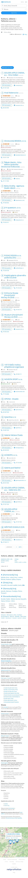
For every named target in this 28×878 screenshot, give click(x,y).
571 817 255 (6, 504)
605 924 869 (6, 107)
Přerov (20, 591)
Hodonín (8, 579)
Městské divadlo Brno (6, 670)
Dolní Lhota (23, 616)
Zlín (23, 585)
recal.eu (18, 178)
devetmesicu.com (20, 200)
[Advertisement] (14, 50)
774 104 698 (19, 288)
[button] (13, 842)
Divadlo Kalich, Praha (8, 698)
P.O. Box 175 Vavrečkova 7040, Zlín (9, 302)
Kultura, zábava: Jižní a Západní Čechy (22, 605)
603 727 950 (6, 483)
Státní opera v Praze (5, 678)
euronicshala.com (20, 391)
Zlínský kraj (7, 583)
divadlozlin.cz (19, 539)
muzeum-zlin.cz (20, 105)
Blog (14, 872)
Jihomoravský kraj (10, 575)
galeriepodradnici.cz (21, 480)
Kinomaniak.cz (12, 808)
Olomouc (8, 591)
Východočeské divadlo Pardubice (11, 702)
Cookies (14, 864)
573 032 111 (19, 374)
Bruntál (3, 599)
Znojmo (18, 579)
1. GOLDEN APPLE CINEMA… (13, 834)
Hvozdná (14, 618)
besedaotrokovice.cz (21, 155)
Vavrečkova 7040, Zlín (12, 280)
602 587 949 (6, 412)
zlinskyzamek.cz (20, 447)
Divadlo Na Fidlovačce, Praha (10, 691)
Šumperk (3, 593)
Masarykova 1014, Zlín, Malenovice (15, 77)
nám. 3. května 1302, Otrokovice (9, 145)
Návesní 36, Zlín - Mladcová (14, 210)
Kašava (24, 618)
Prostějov (14, 591)
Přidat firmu (22, 859)
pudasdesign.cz (20, 268)
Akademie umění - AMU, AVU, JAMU (10, 559)
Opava (3, 601)
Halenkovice (8, 618)
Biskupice (3, 615)
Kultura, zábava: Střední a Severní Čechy (13, 605)
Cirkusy (16, 559)
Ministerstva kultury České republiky (14, 818)
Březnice (12, 616)
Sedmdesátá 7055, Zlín (13, 260)
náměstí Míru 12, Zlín (6, 472)
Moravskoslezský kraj (12, 596)
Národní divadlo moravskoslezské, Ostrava (13, 695)
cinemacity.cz (19, 85)
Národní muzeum (5, 713)
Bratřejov (19, 615)
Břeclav (3, 579)
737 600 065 (6, 202)
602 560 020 (6, 450)
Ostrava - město (10, 601)
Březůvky (17, 616)
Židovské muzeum (5, 735)
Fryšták (3, 618)
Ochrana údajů (19, 861)
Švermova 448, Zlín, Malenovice (9, 97)
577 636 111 (6, 542)
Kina (16, 560)
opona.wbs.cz (19, 409)
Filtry (25, 34)
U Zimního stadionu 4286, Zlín (14, 382)
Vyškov (14, 579)
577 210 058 (19, 462)
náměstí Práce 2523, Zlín (13, 420)
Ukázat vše (3, 566)
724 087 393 (6, 430)
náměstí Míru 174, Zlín (13, 492)
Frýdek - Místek (10, 599)
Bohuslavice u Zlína (11, 615)
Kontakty (12, 861)
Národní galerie (4, 763)
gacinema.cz (19, 501)
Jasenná (20, 618)
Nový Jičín (23, 599)
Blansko (3, 577)
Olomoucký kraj (9, 588)
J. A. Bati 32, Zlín (11, 402)
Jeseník (3, 591)
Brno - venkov (18, 577)
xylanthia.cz (19, 427)
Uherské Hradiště (12, 585)
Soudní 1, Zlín (5, 440)
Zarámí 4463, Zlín (12, 458)
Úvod (4, 859)
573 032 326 (6, 331)
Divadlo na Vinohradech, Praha (11, 689)
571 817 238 (6, 88)
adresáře (6, 707)
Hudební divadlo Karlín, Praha (10, 688)
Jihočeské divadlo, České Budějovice (12, 696)
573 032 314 (19, 309)
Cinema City (6, 805)
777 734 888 (6, 394)
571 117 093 (6, 181)
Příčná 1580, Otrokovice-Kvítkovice (15, 169)
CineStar (6, 803)
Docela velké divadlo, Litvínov (10, 700)
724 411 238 (6, 157)
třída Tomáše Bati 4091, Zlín (8, 532)
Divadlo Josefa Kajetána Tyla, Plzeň (11, 693)
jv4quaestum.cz (20, 220)
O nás (6, 861)
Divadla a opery (5, 560)
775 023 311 (6, 222)
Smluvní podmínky (12, 859)
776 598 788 (6, 270)
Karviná (18, 599)
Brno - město (10, 577)
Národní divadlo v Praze (6, 644)
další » (20, 547)
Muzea (2, 562)
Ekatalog (7, 2)
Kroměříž (3, 585)
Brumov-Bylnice (5, 616)
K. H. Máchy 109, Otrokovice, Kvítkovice (10, 192)
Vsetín (20, 585)
